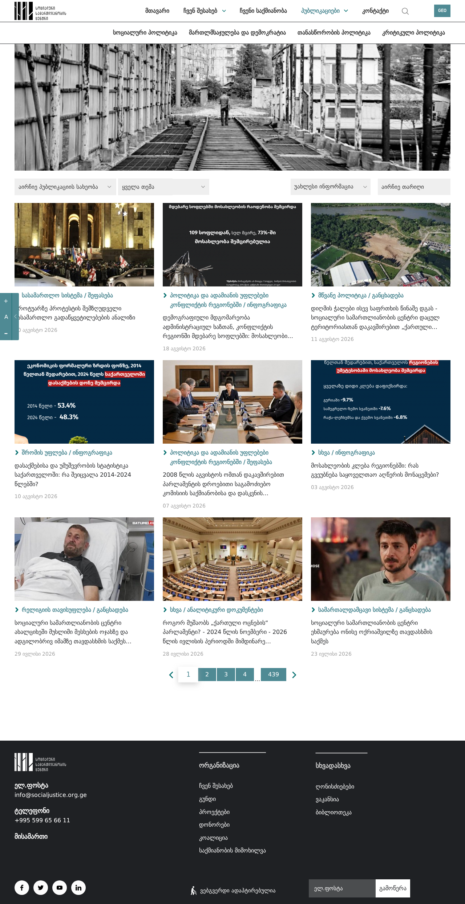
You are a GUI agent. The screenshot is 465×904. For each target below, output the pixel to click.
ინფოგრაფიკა (267, 304)
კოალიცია (213, 837)
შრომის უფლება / (46, 452)
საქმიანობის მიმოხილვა (232, 850)
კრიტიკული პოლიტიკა (413, 32)
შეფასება (100, 295)
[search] (405, 11)
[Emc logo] (33, 11)
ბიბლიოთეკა (334, 812)
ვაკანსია (327, 799)
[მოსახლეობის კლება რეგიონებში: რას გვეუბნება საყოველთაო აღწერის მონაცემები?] (380, 402)
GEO (442, 10)
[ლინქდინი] (78, 887)
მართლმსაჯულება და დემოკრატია (237, 32)
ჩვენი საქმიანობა (263, 10)
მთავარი (157, 10)
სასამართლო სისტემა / (54, 295)
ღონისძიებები (335, 786)
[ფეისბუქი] (22, 887)
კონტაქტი (375, 10)
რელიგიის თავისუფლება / (58, 609)
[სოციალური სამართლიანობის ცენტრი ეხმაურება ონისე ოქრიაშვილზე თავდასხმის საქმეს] (380, 559)
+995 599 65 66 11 (42, 820)
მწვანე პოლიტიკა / (344, 295)
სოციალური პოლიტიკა (145, 32)
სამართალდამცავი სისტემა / (357, 609)
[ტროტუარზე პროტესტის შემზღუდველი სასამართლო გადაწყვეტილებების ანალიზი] (84, 244)
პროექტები (214, 811)
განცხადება (388, 295)
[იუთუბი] (59, 887)
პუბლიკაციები (320, 10)
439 (273, 674)
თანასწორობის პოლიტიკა (334, 32)
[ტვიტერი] (40, 887)
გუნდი (207, 798)
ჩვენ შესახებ (200, 10)
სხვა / (325, 452)
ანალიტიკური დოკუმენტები (225, 609)
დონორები (214, 824)
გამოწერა (393, 888)
